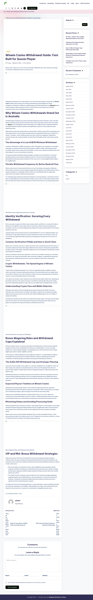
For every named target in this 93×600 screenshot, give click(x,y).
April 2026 (69, 99)
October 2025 (70, 118)
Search (69, 20)
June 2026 (69, 92)
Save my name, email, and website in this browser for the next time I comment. (27, 582)
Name (8, 575)
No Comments (27, 63)
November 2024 (70, 153)
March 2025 (69, 140)
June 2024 (69, 162)
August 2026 (69, 86)
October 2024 (70, 156)
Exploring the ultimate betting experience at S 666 (75, 43)
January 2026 (70, 108)
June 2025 (69, 131)
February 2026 (70, 105)
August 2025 (69, 124)
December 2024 (70, 150)
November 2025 (70, 115)
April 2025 (69, 137)
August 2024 (69, 159)
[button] (32, 8)
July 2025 (68, 127)
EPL (67, 175)
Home (4, 11)
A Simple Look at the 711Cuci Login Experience (76, 61)
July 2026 (68, 89)
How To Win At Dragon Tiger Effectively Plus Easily (74, 48)
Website (45, 575)
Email (27, 575)
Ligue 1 (8, 51)
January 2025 (70, 146)
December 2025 (70, 111)
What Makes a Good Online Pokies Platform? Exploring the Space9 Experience (76, 55)
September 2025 (70, 121)
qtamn (17, 500)
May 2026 (69, 95)
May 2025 (69, 134)
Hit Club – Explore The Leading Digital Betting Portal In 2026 (75, 37)
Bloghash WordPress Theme (57, 597)
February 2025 (70, 143)
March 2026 (69, 102)
